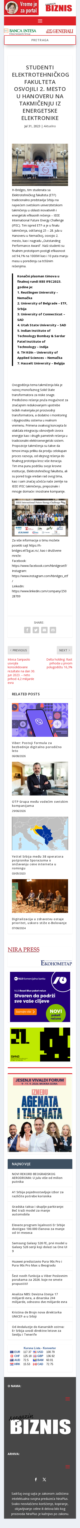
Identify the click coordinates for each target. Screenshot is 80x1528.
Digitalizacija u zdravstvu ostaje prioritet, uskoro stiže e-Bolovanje (39, 921)
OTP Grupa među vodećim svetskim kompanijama (40, 803)
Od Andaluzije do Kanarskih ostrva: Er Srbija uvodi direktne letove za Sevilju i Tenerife (38, 1330)
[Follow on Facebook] (35, 1479)
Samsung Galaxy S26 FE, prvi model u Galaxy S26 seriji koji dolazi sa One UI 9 (39, 1247)
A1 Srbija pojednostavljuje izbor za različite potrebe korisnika (38, 1194)
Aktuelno (50, 126)
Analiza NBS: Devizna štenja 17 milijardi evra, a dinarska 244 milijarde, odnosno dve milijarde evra (39, 1298)
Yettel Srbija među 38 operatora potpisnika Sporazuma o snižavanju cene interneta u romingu (38, 862)
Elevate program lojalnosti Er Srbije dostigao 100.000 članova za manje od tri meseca (38, 1229)
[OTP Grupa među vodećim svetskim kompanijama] (40, 778)
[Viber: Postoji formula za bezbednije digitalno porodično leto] (40, 720)
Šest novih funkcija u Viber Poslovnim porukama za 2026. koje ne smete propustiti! (40, 1279)
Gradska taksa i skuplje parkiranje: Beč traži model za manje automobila (38, 1210)
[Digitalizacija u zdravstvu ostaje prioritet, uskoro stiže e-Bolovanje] (40, 896)
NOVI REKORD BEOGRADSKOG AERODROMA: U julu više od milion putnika (37, 1178)
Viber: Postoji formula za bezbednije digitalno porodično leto (37, 747)
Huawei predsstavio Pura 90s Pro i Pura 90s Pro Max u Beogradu (37, 1263)
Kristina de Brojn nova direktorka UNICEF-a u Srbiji (37, 1314)
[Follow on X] (44, 1479)
